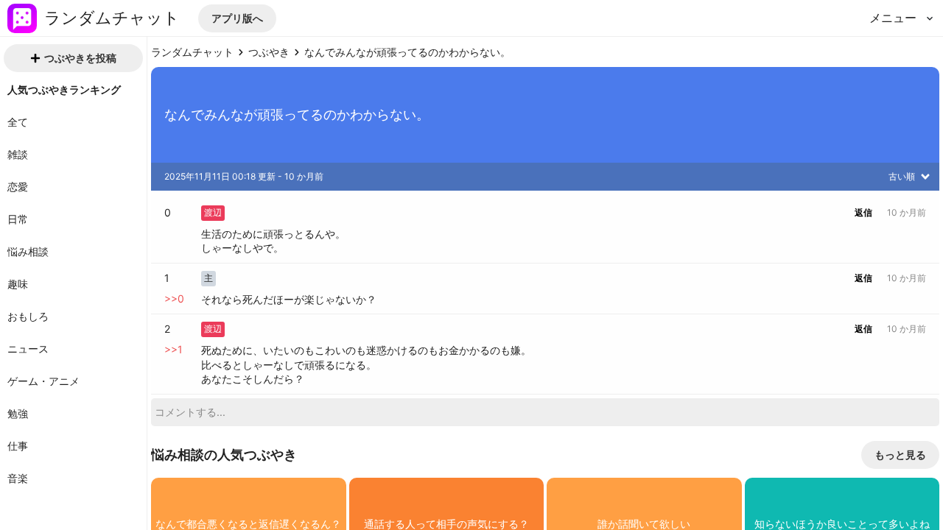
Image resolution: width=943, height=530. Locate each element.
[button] (237, 18)
